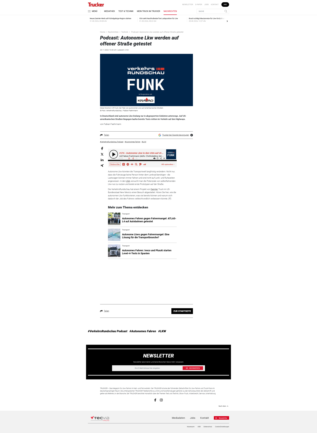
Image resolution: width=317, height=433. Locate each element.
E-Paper (198, 4)
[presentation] (227, 21)
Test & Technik (125, 11)
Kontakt (215, 4)
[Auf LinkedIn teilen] (102, 160)
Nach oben (222, 406)
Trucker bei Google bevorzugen (175, 135)
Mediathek (109, 11)
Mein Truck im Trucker (148, 11)
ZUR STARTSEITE (182, 311)
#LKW (162, 331)
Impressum (191, 427)
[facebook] (155, 400)
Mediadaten (178, 417)
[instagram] (161, 400)
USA (128, 181)
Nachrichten (170, 11)
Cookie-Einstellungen (222, 427)
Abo (225, 4)
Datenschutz (208, 427)
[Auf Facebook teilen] (102, 148)
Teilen (106, 135)
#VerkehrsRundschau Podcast (107, 331)
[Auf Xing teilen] (102, 165)
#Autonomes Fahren (143, 331)
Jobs (206, 4)
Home (102, 32)
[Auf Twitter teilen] (102, 154)
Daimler (154, 189)
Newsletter (187, 4)
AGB (199, 427)
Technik (124, 32)
